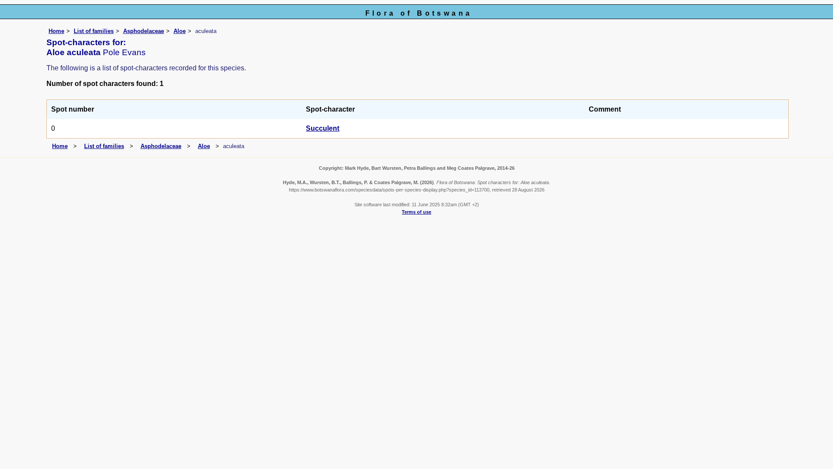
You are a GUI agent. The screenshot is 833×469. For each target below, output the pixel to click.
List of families (94, 31)
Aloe (180, 31)
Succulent (322, 128)
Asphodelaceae (143, 31)
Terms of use (416, 212)
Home (56, 31)
